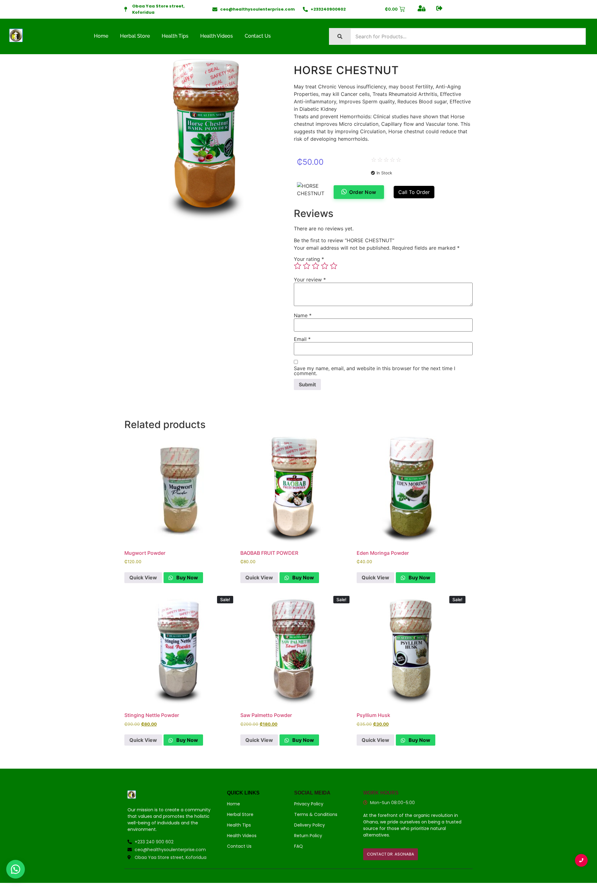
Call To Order (414, 192)
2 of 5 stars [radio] (306, 266)
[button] (15, 869)
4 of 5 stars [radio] (324, 266)
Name (303, 315)
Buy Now (186, 577)
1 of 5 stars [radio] (297, 266)
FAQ (298, 846)
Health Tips (175, 36)
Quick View (143, 577)
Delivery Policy (309, 825)
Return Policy (308, 835)
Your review (310, 279)
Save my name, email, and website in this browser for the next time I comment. (374, 371)
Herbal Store (135, 36)
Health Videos (216, 36)
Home (101, 36)
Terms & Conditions (315, 814)
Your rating (309, 259)
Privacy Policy (308, 804)
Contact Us (258, 36)
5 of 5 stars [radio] (333, 266)
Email (302, 339)
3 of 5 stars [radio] (315, 266)
